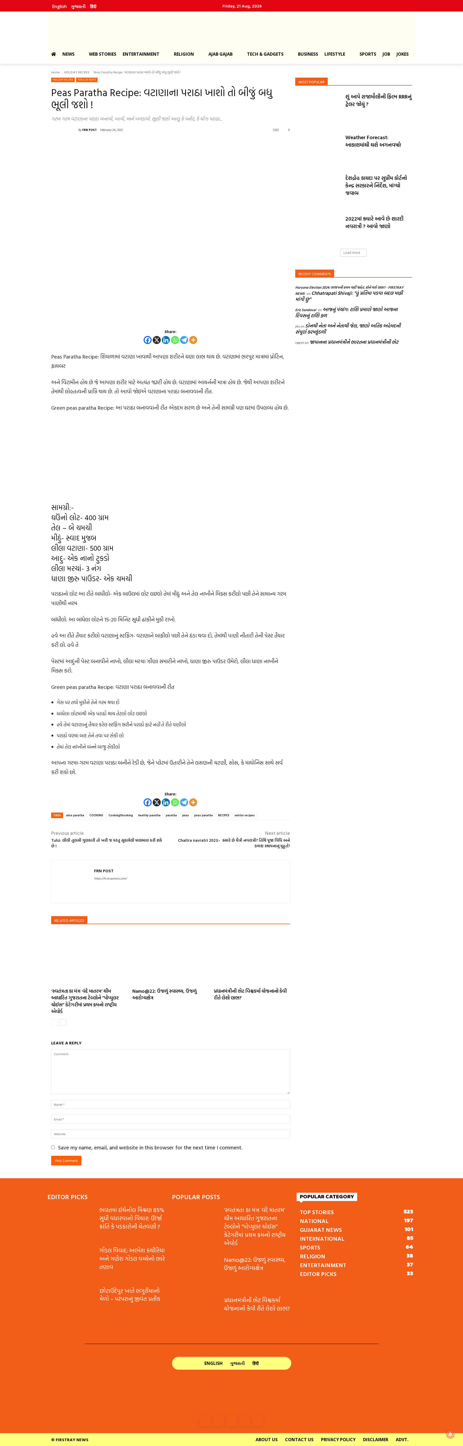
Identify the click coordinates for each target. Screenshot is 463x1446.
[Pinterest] (391, 6)
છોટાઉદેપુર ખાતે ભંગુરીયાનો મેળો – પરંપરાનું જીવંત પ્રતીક (129, 1294)
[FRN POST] (65, 130)
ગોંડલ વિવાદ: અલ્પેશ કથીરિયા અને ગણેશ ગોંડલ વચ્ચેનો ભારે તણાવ (132, 1258)
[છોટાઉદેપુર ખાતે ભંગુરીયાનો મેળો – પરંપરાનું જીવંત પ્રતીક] (71, 1303)
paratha (171, 815)
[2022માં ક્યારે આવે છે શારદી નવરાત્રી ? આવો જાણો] (318, 231)
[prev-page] (54, 1022)
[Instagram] (368, 6)
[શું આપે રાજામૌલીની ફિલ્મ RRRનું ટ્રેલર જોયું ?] (318, 109)
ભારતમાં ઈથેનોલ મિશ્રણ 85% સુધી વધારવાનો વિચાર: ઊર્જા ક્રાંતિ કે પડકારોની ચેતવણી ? (132, 1218)
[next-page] (63, 1022)
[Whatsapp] (175, 340)
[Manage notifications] (450, 1434)
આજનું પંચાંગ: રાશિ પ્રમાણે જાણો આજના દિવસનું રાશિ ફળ (346, 312)
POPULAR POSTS (87, 80)
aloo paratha (75, 815)
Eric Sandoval (305, 309)
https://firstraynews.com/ (110, 878)
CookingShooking (121, 815)
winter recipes (245, 815)
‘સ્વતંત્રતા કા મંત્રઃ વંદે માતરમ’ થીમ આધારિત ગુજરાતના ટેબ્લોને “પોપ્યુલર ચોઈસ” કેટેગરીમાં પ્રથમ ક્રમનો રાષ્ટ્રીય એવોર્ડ (85, 1001)
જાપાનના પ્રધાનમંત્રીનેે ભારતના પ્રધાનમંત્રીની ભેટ (353, 342)
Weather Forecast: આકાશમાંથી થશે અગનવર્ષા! (373, 141)
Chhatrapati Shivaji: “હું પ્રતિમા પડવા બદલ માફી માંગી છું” (349, 296)
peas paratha (203, 815)
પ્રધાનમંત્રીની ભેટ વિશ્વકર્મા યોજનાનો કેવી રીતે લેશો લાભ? (250, 994)
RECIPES (223, 815)
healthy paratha (149, 815)
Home (55, 72)
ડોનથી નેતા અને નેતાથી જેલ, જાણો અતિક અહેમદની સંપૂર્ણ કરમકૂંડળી (348, 328)
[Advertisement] (170, 456)
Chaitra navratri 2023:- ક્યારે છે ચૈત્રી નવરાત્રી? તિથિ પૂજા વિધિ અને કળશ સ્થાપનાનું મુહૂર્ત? (234, 843)
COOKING (96, 815)
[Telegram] (184, 340)
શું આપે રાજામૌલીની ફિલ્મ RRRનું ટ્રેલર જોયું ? (378, 100)
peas (185, 815)
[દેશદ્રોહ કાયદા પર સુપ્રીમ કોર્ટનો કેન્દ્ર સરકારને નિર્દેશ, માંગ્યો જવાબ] (318, 190)
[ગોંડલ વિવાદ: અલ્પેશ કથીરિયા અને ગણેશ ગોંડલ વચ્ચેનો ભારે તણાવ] (71, 1263)
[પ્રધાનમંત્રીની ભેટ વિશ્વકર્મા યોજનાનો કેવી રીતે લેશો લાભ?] (252, 957)
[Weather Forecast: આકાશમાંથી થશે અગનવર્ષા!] (318, 149)
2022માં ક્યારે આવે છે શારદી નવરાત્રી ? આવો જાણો (374, 222)
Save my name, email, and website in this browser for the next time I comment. (150, 1147)
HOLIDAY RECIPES (76, 72)
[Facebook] (357, 6)
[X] (157, 340)
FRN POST (89, 130)
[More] (193, 340)
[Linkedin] (380, 6)
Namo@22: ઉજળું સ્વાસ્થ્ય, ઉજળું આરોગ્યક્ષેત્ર (164, 994)
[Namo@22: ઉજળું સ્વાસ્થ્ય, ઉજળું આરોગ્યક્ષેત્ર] (170, 957)
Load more (351, 252)
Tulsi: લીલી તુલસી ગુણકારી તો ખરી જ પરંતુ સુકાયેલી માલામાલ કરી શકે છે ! (106, 843)
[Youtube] (403, 6)
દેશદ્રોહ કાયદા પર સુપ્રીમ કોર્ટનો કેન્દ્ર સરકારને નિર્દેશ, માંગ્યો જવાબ (376, 185)
